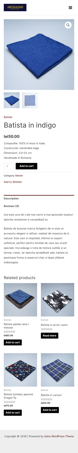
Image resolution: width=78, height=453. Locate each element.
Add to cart (27, 165)
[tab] (39, 198)
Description (11, 198)
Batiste (8, 117)
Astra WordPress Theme (59, 436)
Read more (49, 335)
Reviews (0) (11, 206)
